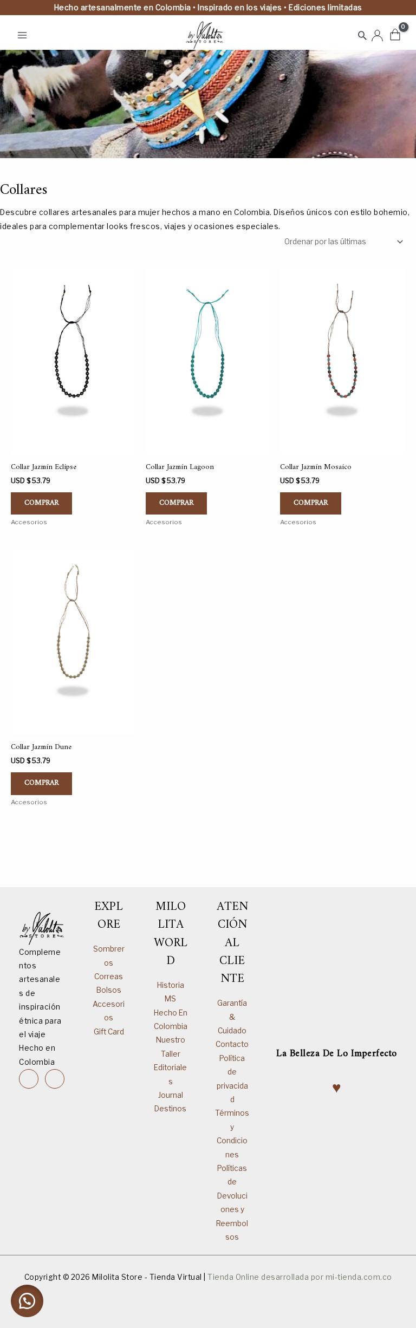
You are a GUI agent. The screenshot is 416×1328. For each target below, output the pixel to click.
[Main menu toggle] (21, 34)
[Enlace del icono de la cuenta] (377, 35)
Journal (170, 1095)
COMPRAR (41, 503)
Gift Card (109, 1031)
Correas (108, 976)
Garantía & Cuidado (232, 1017)
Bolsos (108, 990)
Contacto (232, 1044)
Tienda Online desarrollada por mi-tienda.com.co (299, 1277)
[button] (362, 35)
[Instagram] (28, 1079)
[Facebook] (54, 1079)
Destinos (170, 1108)
